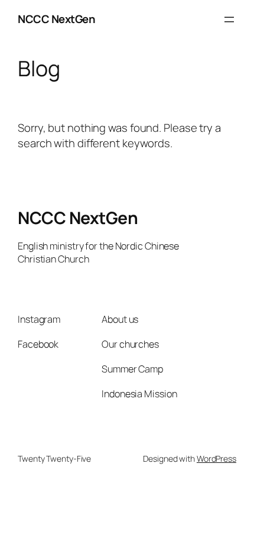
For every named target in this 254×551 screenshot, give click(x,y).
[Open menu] (229, 19)
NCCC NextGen (56, 19)
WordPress (216, 458)
